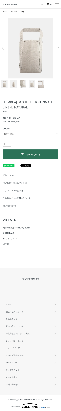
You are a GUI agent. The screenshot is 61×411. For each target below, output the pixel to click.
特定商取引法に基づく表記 (15, 182)
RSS (8, 362)
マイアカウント (13, 369)
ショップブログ (13, 348)
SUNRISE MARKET (10, 4)
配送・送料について (15, 311)
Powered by (15, 406)
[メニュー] (56, 4)
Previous (3, 48)
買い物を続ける (10, 205)
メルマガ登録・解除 (15, 355)
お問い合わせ (12, 384)
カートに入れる (33, 154)
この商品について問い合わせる (17, 197)
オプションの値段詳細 (13, 190)
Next (58, 48)
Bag (22, 12)
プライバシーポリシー (16, 340)
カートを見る (12, 377)
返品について (9, 175)
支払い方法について (15, 326)
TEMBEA (14, 12)
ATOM (14, 362)
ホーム (5, 12)
